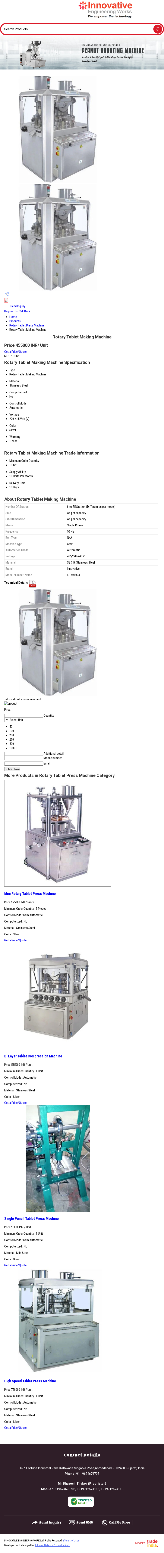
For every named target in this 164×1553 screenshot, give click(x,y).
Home (13, 317)
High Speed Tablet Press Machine (30, 1381)
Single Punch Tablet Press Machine (31, 1218)
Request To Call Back (17, 311)
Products (15, 321)
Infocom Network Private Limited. (52, 1545)
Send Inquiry (17, 306)
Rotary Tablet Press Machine (26, 325)
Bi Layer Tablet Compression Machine (33, 1056)
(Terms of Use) (71, 1540)
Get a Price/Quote (15, 352)
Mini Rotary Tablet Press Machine (30, 894)
